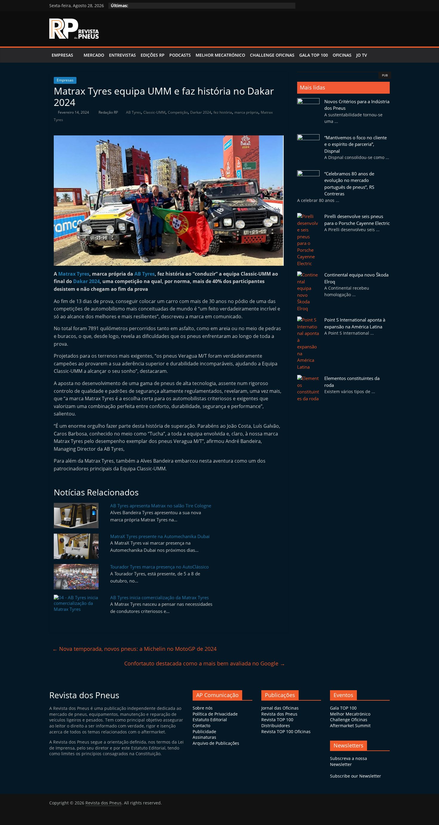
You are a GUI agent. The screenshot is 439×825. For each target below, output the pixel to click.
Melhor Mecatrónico (220, 55)
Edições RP (153, 55)
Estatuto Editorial (210, 719)
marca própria (246, 112)
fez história (223, 112)
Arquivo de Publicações (216, 743)
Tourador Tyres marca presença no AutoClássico (159, 567)
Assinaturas (204, 737)
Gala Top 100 (313, 55)
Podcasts (180, 55)
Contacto (201, 725)
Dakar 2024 (86, 281)
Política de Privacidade (215, 714)
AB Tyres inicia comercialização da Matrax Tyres (159, 597)
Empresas (62, 55)
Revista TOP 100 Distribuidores (277, 722)
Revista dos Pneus (279, 714)
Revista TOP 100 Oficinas (286, 731)
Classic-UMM (154, 112)
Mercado (94, 55)
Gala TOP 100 (343, 708)
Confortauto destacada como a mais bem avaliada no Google (204, 663)
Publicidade (204, 731)
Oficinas (342, 55)
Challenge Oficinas (272, 55)
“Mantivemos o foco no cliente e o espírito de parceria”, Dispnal (355, 144)
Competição (178, 112)
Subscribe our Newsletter (355, 776)
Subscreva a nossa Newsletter (348, 761)
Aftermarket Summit (350, 725)
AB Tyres (133, 112)
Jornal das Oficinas (280, 708)
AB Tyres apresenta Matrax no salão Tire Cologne (160, 506)
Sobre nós (203, 708)
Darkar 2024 (200, 112)
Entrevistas (122, 55)
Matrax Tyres (73, 274)
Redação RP (109, 112)
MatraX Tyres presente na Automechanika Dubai (160, 536)
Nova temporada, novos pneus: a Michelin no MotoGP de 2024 (134, 648)
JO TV (361, 55)
